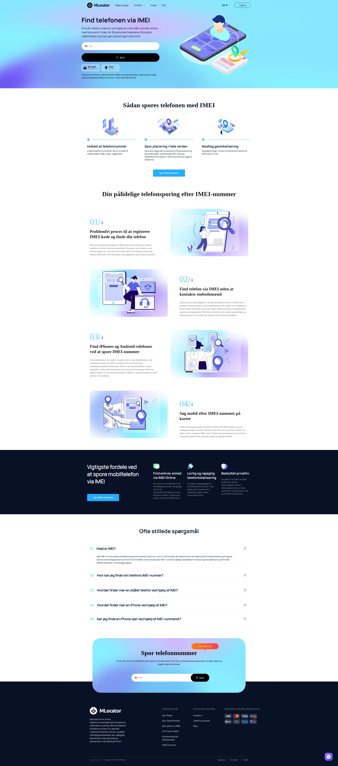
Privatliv (234, 759)
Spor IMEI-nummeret (169, 173)
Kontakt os (197, 715)
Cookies (221, 759)
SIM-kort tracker (169, 745)
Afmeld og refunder (201, 721)
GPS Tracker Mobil (170, 731)
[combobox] (86, 46)
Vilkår (245, 759)
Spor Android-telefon (171, 721)
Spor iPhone (167, 715)
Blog (195, 726)
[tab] (169, 550)
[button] (169, 550)
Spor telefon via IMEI (171, 726)
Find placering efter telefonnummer (170, 738)
